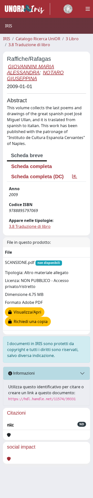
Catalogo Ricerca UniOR (38, 38)
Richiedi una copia (30, 321)
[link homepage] (26, 9)
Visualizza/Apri (26, 312)
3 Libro (72, 38)
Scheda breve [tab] (27, 155)
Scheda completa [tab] (31, 166)
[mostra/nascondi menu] (88, 8)
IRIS (6, 38)
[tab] (74, 176)
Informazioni (23, 373)
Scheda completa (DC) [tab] (37, 176)
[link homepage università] (68, 9)
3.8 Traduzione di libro (29, 44)
